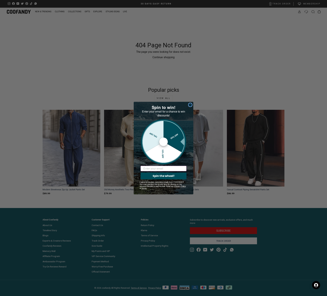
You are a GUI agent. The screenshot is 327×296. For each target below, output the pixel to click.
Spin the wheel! (164, 176)
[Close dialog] (190, 105)
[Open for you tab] (316, 285)
